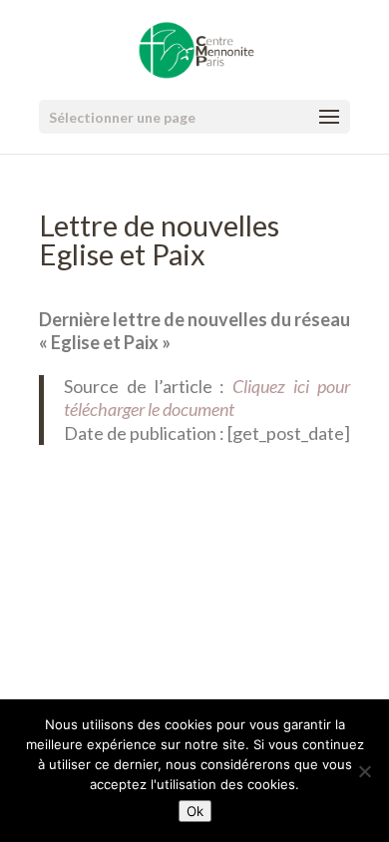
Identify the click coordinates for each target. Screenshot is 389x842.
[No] (364, 771)
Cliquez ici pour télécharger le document (207, 397)
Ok (195, 811)
